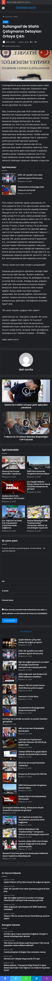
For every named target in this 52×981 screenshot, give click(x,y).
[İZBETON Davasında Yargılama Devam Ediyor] (38, 462)
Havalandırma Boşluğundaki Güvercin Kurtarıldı (31, 709)
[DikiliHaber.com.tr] (26, 7)
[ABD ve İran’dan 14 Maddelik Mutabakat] (10, 732)
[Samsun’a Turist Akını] (10, 700)
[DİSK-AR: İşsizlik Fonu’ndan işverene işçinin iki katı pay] (9, 178)
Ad (4, 581)
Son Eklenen (26, 631)
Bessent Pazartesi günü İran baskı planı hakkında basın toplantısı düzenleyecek (25, 854)
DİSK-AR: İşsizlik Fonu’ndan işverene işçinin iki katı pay (30, 652)
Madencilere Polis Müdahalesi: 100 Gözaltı (13, 497)
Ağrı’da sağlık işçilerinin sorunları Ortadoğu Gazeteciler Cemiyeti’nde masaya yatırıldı (33, 665)
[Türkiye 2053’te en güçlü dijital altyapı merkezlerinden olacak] (10, 755)
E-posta (6, 591)
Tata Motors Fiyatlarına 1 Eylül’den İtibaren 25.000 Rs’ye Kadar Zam (32, 742)
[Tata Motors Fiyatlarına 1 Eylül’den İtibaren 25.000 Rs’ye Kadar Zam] (10, 743)
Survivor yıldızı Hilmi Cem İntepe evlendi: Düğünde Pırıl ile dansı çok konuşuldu (33, 844)
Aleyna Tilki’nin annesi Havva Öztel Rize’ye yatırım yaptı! (31, 686)
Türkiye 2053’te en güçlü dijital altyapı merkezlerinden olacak (32, 753)
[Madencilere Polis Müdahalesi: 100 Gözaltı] (13, 487)
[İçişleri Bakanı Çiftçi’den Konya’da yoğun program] (10, 643)
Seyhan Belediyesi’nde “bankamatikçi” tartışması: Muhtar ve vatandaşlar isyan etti (37, 524)
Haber (15, 17)
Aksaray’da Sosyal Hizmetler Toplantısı (11, 472)
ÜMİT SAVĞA (10, 42)
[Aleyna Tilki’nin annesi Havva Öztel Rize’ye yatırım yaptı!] (10, 689)
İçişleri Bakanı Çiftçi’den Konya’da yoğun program (30, 641)
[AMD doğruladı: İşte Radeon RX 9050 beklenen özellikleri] (10, 677)
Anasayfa (8, 17)
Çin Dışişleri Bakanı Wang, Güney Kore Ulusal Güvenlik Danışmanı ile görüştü (38, 485)
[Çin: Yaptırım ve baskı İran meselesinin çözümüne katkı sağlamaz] (13, 511)
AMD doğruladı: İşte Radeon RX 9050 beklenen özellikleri (32, 675)
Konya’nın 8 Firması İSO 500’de (32, 774)
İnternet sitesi (7, 600)
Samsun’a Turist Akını (28, 696)
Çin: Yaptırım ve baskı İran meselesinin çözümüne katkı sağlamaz (12, 524)
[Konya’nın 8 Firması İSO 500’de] (10, 777)
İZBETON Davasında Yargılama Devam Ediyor (38, 472)
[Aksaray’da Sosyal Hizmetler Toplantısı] (13, 462)
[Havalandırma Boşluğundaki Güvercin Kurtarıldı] (9, 190)
